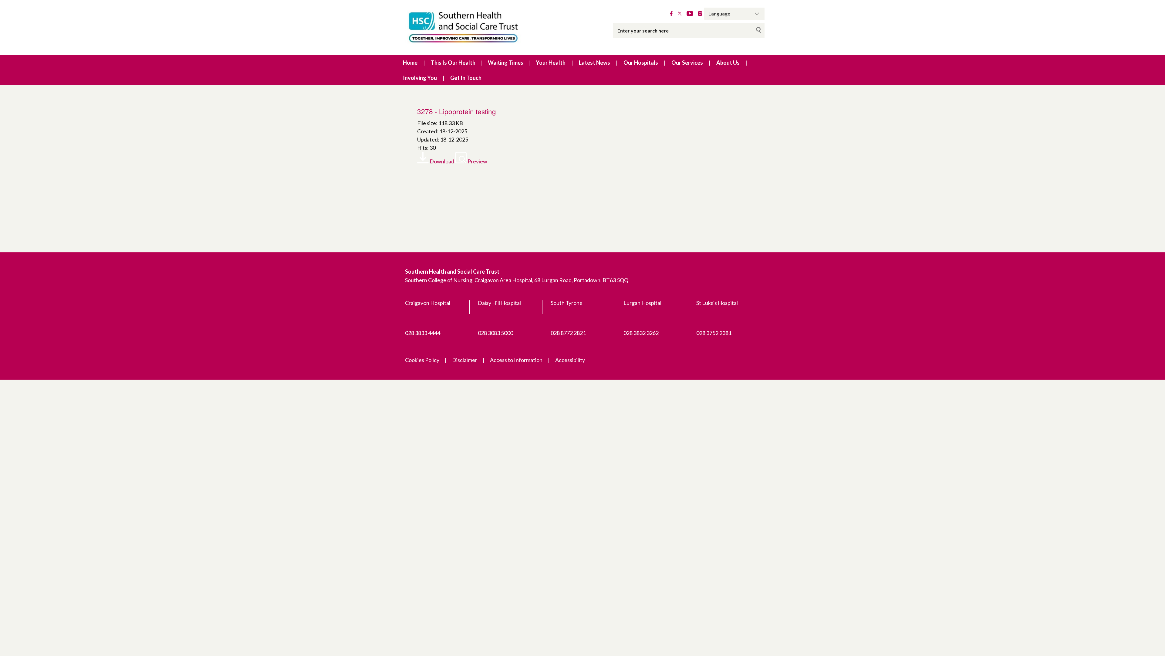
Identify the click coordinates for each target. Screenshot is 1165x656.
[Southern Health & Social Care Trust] (476, 27)
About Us (728, 62)
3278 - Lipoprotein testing (456, 111)
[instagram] (700, 13)
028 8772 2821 (568, 333)
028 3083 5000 (495, 333)
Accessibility (570, 360)
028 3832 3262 (641, 333)
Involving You (420, 77)
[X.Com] (680, 13)
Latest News (594, 62)
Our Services (687, 62)
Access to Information (516, 360)
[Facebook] (671, 13)
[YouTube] (689, 13)
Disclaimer (464, 360)
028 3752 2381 (713, 333)
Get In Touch (465, 77)
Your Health (551, 62)
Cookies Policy (422, 360)
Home (410, 62)
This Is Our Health (453, 62)
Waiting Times (505, 62)
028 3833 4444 (422, 333)
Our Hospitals (640, 62)
